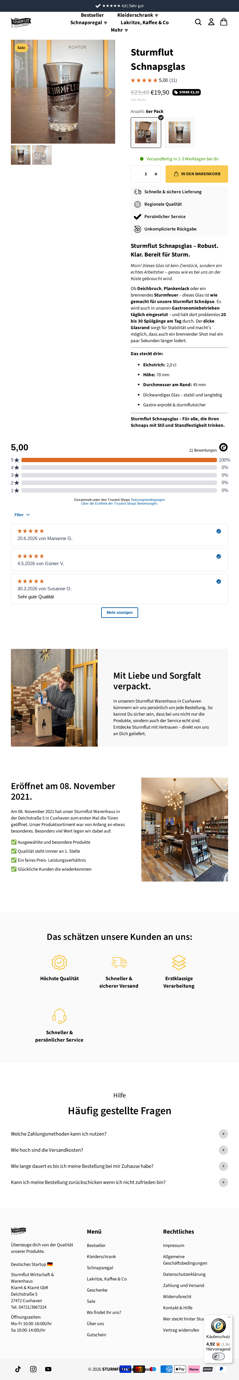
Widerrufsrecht (177, 1296)
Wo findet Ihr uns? (104, 1312)
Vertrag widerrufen (181, 1330)
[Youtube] (48, 1369)
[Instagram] (33, 1369)
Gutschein (96, 1335)
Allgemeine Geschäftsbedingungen (185, 1259)
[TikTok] (18, 1369)
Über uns (95, 1323)
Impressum (173, 1245)
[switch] (218, 1356)
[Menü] (229, 1318)
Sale (91, 1301)
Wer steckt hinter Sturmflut (189, 1319)
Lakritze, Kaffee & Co (145, 22)
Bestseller (96, 1245)
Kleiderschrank (101, 1256)
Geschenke (97, 1290)
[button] (109, 92)
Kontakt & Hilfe (177, 1308)
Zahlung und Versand (183, 1285)
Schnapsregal (100, 1268)
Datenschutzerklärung (184, 1274)
